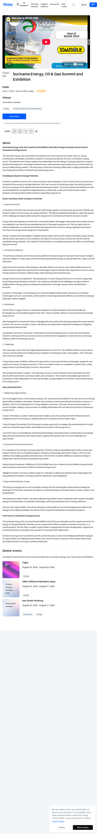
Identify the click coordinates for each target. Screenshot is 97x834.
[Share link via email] (31, 131)
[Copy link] (36, 131)
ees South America (32, 600)
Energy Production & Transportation (27, 109)
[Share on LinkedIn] (20, 131)
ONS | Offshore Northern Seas (38, 581)
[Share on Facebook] (14, 131)
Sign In (93, 5)
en (85, 5)
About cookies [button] (58, 821)
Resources (54, 4)
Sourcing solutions (34, 5)
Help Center (64, 5)
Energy (6, 109)
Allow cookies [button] (82, 827)
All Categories (24, 4)
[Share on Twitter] (25, 131)
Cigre (25, 562)
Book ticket (14, 116)
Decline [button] (62, 827)
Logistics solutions (44, 5)
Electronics (27, 614)
